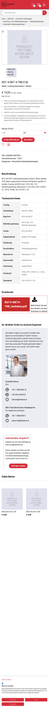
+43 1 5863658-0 (19, 416)
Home (3, 19)
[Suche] (45, 12)
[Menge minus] (4, 133)
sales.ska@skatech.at (20, 421)
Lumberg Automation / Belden (19, 86)
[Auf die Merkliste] (3, 145)
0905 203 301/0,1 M (9, 512)
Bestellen (28, 140)
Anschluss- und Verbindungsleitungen (15, 21)
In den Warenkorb (11, 140)
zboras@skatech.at (19, 399)
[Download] (34, 300)
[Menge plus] (45, 133)
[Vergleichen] (8, 145)
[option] (24, 47)
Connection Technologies (24, 19)
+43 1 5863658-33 (19, 390)
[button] (22, 520)
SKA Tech (11, 19)
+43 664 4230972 (19, 395)
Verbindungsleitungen (37, 21)
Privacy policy (6, 679)
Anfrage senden (18, 466)
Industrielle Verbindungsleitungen (14, 24)
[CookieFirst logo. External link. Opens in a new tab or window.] (2, 683)
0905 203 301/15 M (33, 512)
